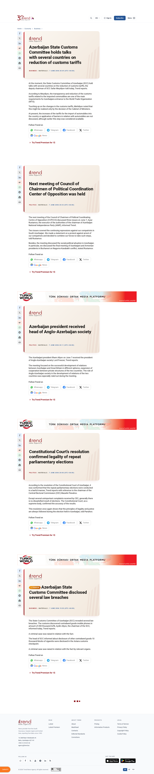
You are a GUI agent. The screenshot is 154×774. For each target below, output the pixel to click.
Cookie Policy (121, 734)
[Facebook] (25, 761)
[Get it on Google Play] (128, 760)
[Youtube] (35, 761)
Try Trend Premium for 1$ (43, 142)
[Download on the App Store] (112, 760)
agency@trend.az (23, 745)
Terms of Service (123, 724)
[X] (30, 761)
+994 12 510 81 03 (24, 743)
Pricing (96, 724)
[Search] (91, 18)
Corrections (75, 737)
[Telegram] (40, 761)
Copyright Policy (123, 731)
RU (133, 769)
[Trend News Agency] (24, 722)
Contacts (74, 731)
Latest (51, 724)
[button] (19, 33)
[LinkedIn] (45, 761)
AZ (129, 769)
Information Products (101, 727)
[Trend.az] (25, 18)
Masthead (75, 727)
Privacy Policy (122, 727)
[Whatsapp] (20, 761)
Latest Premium (54, 727)
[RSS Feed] (50, 761)
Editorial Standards (78, 734)
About (73, 724)
